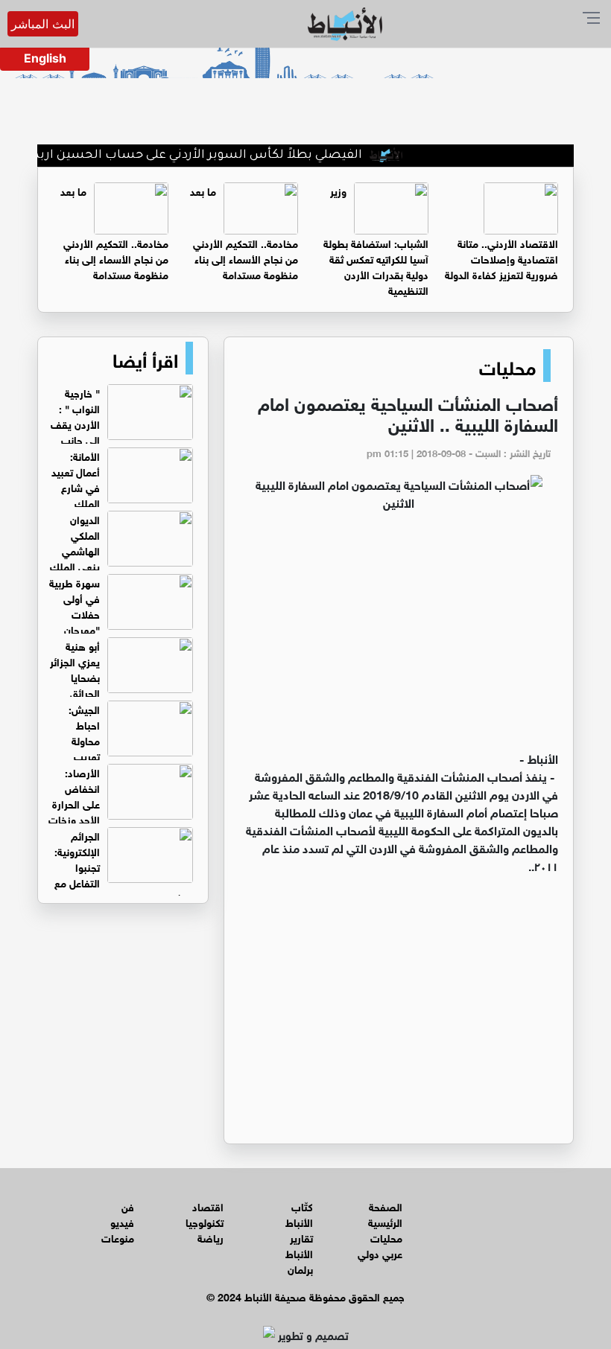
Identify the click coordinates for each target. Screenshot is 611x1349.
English (45, 58)
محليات (507, 365)
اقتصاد (208, 1205)
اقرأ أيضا (145, 358)
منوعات (117, 1237)
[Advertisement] (399, 637)
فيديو (122, 1221)
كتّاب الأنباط (299, 1213)
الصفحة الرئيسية (385, 1213)
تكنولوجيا (205, 1221)
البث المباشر (43, 23)
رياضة (210, 1237)
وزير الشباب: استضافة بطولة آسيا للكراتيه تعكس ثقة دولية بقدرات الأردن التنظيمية (375, 240)
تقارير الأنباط (299, 1245)
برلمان (300, 1268)
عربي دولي (380, 1252)
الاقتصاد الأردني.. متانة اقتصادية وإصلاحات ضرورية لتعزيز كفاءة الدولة (501, 258)
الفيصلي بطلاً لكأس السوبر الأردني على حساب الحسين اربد (214, 155)
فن (127, 1205)
